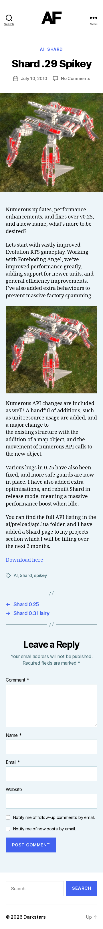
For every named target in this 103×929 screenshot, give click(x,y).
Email (13, 762)
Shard (55, 49)
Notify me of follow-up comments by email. (54, 817)
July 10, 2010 (34, 78)
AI (42, 49)
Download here (24, 560)
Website (14, 789)
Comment (17, 680)
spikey (40, 575)
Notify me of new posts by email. (44, 829)
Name (13, 735)
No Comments (75, 78)
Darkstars (34, 917)
